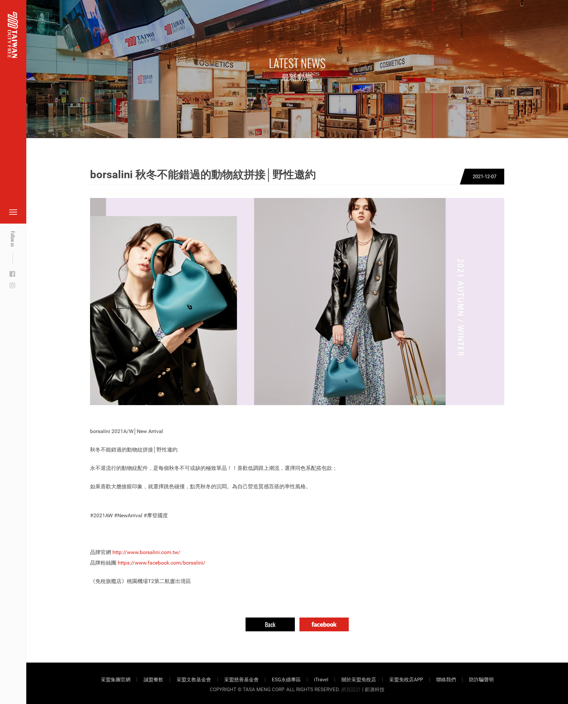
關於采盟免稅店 (359, 680)
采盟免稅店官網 (39, 20)
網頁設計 (351, 689)
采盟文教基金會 (194, 680)
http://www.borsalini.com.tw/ (146, 552)
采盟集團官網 (115, 680)
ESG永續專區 (286, 680)
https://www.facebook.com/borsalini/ (161, 563)
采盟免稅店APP (406, 680)
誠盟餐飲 (153, 680)
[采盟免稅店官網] (13, 35)
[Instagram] (12, 286)
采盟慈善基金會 (241, 680)
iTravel (321, 680)
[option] (297, 301)
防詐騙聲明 (481, 680)
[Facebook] (12, 274)
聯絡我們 (446, 680)
